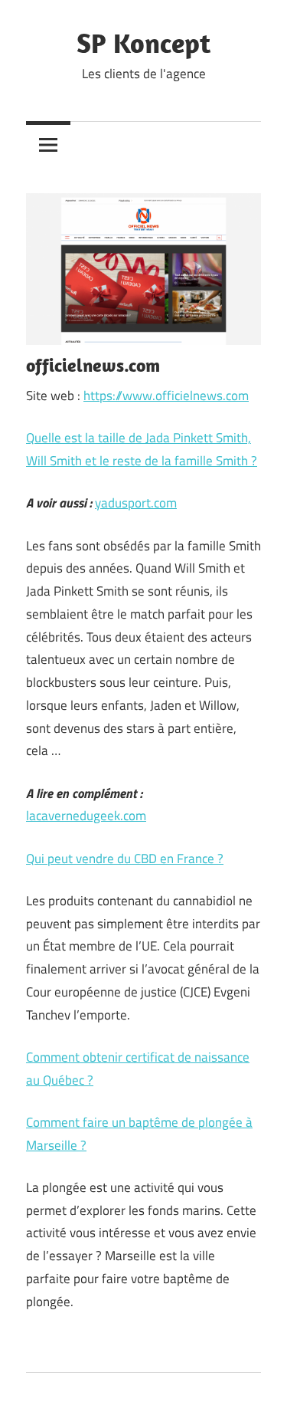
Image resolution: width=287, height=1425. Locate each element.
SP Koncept (143, 42)
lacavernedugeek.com (86, 816)
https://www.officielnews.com (166, 396)
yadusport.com (136, 503)
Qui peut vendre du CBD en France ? (124, 858)
